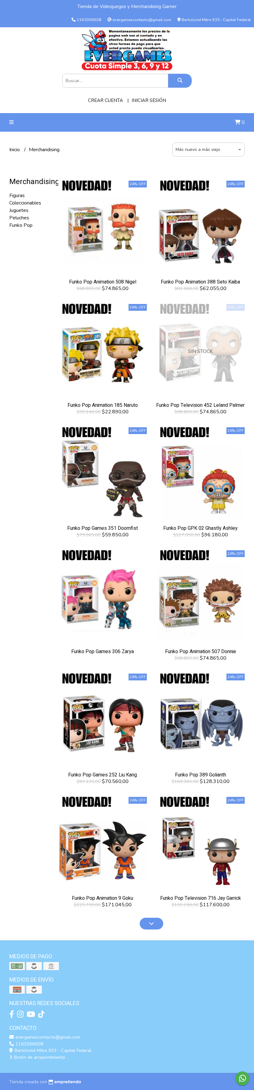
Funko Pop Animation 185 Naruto (103, 405)
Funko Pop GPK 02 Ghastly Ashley (200, 528)
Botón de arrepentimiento (39, 1057)
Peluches (19, 217)
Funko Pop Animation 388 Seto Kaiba (200, 282)
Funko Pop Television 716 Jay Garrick (200, 898)
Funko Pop (21, 225)
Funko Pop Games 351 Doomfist (102, 528)
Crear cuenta (105, 100)
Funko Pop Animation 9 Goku (102, 898)
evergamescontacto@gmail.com (47, 1037)
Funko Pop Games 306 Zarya (102, 651)
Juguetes (18, 210)
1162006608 (28, 1044)
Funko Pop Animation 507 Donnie (200, 651)
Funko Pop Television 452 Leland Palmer (200, 405)
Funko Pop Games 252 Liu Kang (102, 775)
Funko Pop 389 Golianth (200, 775)
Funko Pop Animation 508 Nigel (102, 282)
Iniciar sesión (149, 100)
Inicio (15, 149)
